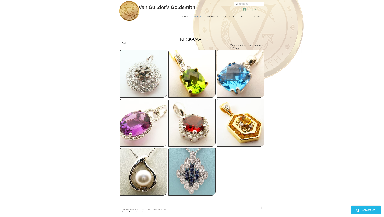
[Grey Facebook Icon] (261, 207)
